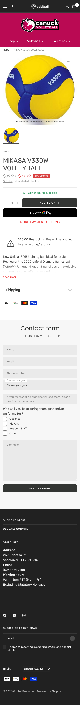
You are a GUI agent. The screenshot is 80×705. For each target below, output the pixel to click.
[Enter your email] (72, 638)
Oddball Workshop (17, 529)
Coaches (15, 418)
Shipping (8, 181)
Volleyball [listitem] (33, 41)
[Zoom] (68, 61)
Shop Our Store (14, 520)
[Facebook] (7, 615)
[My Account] (67, 6)
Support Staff (18, 428)
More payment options (40, 222)
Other (13, 433)
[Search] (11, 6)
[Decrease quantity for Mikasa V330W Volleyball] (6, 202)
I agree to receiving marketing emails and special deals (39, 648)
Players (14, 423)
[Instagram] (26, 615)
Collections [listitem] (59, 41)
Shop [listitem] (11, 41)
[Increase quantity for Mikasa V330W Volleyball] (18, 202)
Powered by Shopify (49, 691)
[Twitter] (17, 615)
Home (6, 50)
